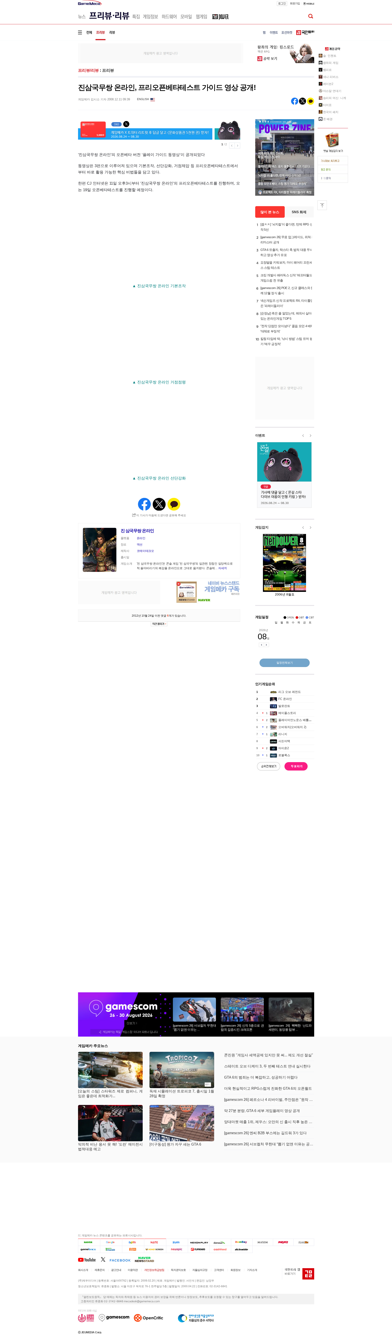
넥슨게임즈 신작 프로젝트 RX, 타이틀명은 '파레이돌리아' (287, 303)
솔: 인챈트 (329, 55)
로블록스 (284, 755)
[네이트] (155, 1242)
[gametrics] (89, 1249)
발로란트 (284, 706)
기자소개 (252, 1270)
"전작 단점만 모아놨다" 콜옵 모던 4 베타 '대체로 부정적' (287, 328)
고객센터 (219, 1270)
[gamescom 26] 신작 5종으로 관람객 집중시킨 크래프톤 (242, 1027)
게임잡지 (262, 527)
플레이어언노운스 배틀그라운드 (299, 720)
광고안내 (116, 1270)
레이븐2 (328, 84)
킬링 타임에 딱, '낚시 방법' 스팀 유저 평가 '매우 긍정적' (286, 341)
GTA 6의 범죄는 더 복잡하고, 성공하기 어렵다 (261, 1077)
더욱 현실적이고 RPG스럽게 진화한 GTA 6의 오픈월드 (268, 1088)
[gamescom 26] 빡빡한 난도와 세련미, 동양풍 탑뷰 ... (290, 1027)
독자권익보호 (178, 1270)
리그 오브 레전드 (289, 692)
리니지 (282, 734)
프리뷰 (108, 70)
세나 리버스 (330, 77)
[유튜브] (89, 1259)
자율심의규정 (199, 1270)
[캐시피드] (220, 1249)
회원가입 (295, 3)
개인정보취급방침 (154, 1270)
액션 (139, 544)
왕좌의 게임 (330, 62)
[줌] (177, 1242)
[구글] (111, 1242)
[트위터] (105, 1259)
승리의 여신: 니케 (334, 98)
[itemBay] (242, 1242)
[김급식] (133, 1249)
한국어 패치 (330, 112)
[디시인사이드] (242, 1249)
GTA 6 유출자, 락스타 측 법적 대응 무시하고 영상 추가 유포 (286, 252)
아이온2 (283, 748)
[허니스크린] (155, 1249)
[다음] (133, 1242)
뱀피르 (327, 70)
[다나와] (220, 1242)
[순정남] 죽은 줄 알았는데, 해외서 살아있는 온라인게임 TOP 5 (286, 315)
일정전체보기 (285, 662)
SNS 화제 (299, 212)
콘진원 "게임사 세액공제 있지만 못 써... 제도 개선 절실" (268, 1055)
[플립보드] (198, 1249)
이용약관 (133, 1270)
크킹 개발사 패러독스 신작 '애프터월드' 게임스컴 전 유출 (286, 277)
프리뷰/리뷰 (88, 70)
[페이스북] (122, 1259)
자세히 (222, 568)
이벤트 (260, 435)
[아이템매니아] (111, 1249)
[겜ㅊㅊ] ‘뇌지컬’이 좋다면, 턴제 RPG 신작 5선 (286, 226)
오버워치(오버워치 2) (292, 727)
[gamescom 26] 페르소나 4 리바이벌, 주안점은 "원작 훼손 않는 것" (269, 1100)
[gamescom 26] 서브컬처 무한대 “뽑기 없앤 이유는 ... (194, 1027)
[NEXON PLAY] (198, 1242)
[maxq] (283, 1242)
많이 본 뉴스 (269, 212)
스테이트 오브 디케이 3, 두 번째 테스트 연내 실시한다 (267, 1066)
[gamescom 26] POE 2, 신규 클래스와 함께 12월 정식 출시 (287, 290)
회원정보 (235, 1270)
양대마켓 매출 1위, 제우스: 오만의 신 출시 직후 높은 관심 (269, 1122)
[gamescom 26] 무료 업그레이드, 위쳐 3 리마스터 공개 (286, 239)
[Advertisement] (59, 70)
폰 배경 (328, 119)
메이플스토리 (287, 713)
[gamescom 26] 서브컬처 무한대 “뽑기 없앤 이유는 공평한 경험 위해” (269, 1144)
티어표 (327, 105)
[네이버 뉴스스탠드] (147, 1259)
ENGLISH (143, 99)
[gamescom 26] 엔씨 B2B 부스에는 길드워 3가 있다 (265, 1133)
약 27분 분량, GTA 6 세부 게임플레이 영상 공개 (262, 1111)
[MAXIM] (263, 1242)
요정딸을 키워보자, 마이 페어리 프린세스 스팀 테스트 (286, 265)
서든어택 (284, 741)
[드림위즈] (304, 1242)
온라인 (141, 538)
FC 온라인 (285, 699)
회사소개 (83, 1270)
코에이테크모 (145, 551)
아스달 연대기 (332, 91)
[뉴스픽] (177, 1249)
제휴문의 (100, 1270)
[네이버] (89, 1242)
